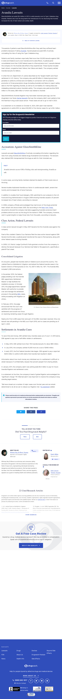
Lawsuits (4, 650)
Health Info (20, 659)
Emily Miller (54, 454)
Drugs (19, 650)
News (3, 659)
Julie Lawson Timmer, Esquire (49, 33)
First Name (6, 122)
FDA (2, 654)
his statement (45, 387)
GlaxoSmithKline (19, 153)
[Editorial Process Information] (51, 450)
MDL (19, 294)
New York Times (47, 207)
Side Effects (36, 659)
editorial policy (41, 499)
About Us (20, 654)
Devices (34, 650)
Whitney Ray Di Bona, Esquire (21, 33)
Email (4, 129)
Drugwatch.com (7, 3)
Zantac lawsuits (22, 98)
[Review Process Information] (43, 466)
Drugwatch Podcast (38, 654)
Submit (6, 139)
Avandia (8, 8)
